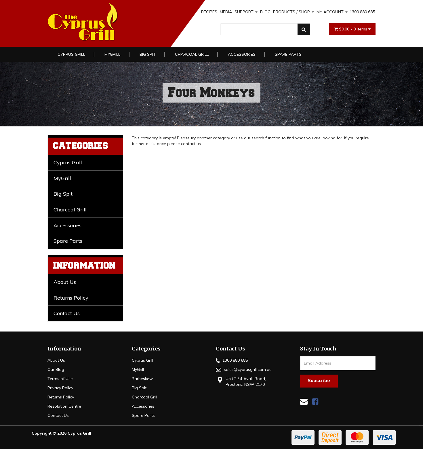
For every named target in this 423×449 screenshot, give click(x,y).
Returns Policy (71, 297)
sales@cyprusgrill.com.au (247, 369)
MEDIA (226, 11)
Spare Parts (288, 54)
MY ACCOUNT (331, 11)
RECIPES (209, 11)
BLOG (265, 11)
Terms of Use (60, 378)
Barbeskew (142, 378)
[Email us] (304, 401)
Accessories (242, 54)
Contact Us (67, 313)
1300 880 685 (362, 11)
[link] (315, 401)
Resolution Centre (64, 406)
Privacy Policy (60, 387)
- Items (353, 29)
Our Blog (55, 369)
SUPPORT (245, 11)
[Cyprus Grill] (113, 22)
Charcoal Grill (192, 54)
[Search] (303, 29)
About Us (65, 282)
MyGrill (112, 54)
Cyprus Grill (71, 54)
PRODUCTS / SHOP (292, 11)
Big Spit (148, 54)
